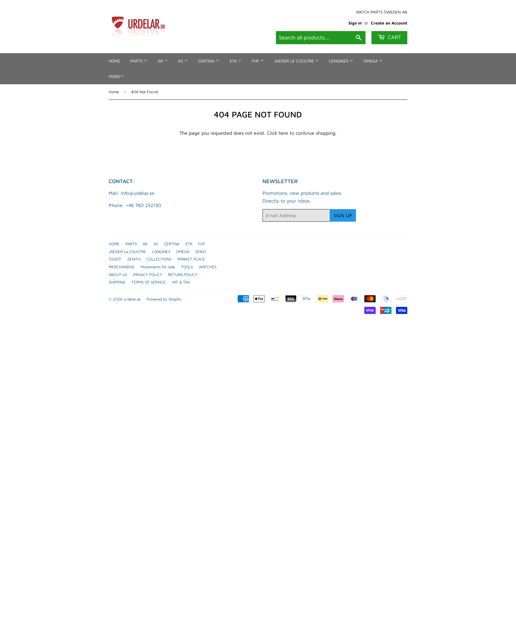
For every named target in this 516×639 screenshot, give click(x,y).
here (283, 133)
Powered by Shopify (164, 299)
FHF (256, 60)
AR (161, 60)
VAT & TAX (181, 282)
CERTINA (207, 60)
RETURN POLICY (182, 274)
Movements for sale (158, 266)
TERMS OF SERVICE (148, 282)
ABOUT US (118, 274)
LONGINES (339, 60)
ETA (234, 60)
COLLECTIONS (159, 259)
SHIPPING (117, 282)
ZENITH (134, 259)
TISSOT (115, 259)
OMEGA (371, 60)
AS (181, 60)
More (114, 76)
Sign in (355, 23)
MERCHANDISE (122, 266)
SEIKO (200, 251)
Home (114, 91)
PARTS (137, 60)
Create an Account (389, 23)
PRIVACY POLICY (147, 274)
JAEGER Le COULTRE (294, 60)
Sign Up (343, 215)
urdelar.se (132, 299)
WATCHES (207, 266)
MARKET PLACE (191, 259)
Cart (393, 37)
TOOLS (187, 266)
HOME (114, 60)
